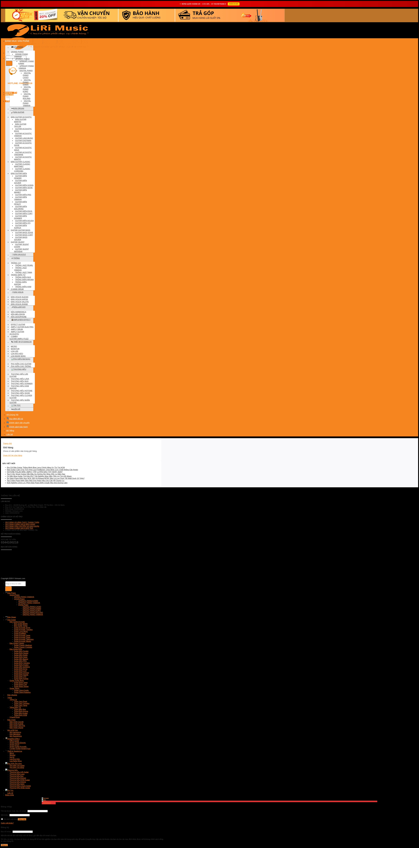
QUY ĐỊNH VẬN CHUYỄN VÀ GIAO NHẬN (22, 526)
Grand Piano (17, 52)
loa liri (14, 351)
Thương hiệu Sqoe (20, 393)
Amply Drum (17, 329)
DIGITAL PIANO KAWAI (27, 82)
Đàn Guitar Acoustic (21, 117)
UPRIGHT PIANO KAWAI (26, 62)
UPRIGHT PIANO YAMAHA (26, 67)
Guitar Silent (17, 242)
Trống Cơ (16, 263)
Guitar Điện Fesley (20, 203)
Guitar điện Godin (24, 185)
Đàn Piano (11, 593)
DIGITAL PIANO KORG (27, 89)
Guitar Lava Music (24, 138)
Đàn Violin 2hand (19, 304)
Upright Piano (22, 59)
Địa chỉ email (6, 832)
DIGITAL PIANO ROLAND (27, 96)
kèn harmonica (18, 312)
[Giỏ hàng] (7, 101)
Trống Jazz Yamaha (20, 269)
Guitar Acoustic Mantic (23, 158)
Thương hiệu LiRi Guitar (19, 375)
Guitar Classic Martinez (22, 165)
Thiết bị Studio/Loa (22, 342)
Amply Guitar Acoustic (17, 333)
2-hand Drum (17, 289)
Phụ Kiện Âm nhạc (21, 359)
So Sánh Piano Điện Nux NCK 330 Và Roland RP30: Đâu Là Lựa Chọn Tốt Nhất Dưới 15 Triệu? (45, 478)
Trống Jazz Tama (23, 272)
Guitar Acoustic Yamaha (23, 134)
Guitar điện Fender (20, 177)
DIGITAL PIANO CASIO (27, 75)
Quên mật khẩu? (7, 823)
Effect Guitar (18, 324)
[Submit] (9, 63)
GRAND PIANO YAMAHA (21, 55)
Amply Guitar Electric (22, 327)
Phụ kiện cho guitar (21, 364)
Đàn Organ (18, 108)
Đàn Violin (18, 292)
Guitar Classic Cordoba (22, 170)
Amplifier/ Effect (22, 320)
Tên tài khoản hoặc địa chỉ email (14, 811)
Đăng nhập (22, 819)
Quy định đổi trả (16, 419)
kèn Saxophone (19, 317)
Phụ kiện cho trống (21, 366)
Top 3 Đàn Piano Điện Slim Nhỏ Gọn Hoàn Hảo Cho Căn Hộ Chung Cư (35, 481)
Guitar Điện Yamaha (20, 198)
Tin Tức (17, 405)
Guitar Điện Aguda (24, 221)
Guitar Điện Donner (20, 217)
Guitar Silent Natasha (21, 250)
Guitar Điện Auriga (20, 226)
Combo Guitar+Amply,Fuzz (19, 337)
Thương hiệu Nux (19, 381)
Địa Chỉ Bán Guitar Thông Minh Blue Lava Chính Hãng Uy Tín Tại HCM (36, 467)
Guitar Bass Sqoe (24, 232)
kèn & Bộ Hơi (19, 307)
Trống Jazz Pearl (24, 265)
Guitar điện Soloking (20, 207)
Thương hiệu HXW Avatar (19, 387)
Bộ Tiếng (10, 431)
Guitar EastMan (23, 140)
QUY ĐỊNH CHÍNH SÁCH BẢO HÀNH (20, 524)
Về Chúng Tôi (12, 415)
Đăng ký (4, 845)
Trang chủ (7, 443)
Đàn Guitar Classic (20, 162)
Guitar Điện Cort (24, 213)
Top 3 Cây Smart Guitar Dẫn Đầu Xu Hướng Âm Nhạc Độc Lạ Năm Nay (36, 474)
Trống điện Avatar (20, 283)
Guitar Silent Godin (21, 245)
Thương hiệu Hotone (21, 391)
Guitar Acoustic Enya (23, 130)
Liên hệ (16, 409)
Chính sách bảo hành (18, 427)
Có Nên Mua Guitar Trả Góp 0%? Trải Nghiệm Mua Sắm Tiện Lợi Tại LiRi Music (39, 476)
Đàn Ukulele (19, 254)
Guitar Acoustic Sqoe (23, 144)
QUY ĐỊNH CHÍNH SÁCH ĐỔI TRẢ (19, 528)
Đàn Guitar (18, 112)
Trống (16, 258)
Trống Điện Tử (18, 275)
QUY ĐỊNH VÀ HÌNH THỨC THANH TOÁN (22, 522)
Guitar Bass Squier (20, 238)
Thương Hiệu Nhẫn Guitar (20, 401)
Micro (14, 346)
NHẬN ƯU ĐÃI (233, 4)
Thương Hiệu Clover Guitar (21, 396)
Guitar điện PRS (23, 195)
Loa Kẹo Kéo (17, 354)
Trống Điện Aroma (24, 280)
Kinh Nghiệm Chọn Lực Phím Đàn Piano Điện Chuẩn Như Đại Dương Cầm (37, 483)
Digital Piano (26, 71)
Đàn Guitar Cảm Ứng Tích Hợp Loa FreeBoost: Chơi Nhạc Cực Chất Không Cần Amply (42, 470)
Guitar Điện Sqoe (24, 188)
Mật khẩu (5, 815)
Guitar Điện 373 (22, 223)
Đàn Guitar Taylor (20, 125)
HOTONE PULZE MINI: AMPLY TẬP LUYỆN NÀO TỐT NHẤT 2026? (35, 472)
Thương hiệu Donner (22, 383)
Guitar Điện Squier (20, 181)
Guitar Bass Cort (24, 235)
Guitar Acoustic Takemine (23, 153)
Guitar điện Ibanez (20, 191)
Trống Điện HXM (23, 287)
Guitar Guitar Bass (20, 230)
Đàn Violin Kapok (19, 299)
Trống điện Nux (23, 277)
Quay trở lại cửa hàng (12, 455)
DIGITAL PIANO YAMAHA (27, 103)
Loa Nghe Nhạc (18, 356)
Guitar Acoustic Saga (23, 149)
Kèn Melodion (18, 314)
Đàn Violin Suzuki (19, 297)
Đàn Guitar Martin (20, 120)
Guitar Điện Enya (23, 211)
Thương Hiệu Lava (20, 379)
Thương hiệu (19, 369)
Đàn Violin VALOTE (20, 302)
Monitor (15, 349)
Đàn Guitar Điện (19, 173)
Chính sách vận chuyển (19, 423)
